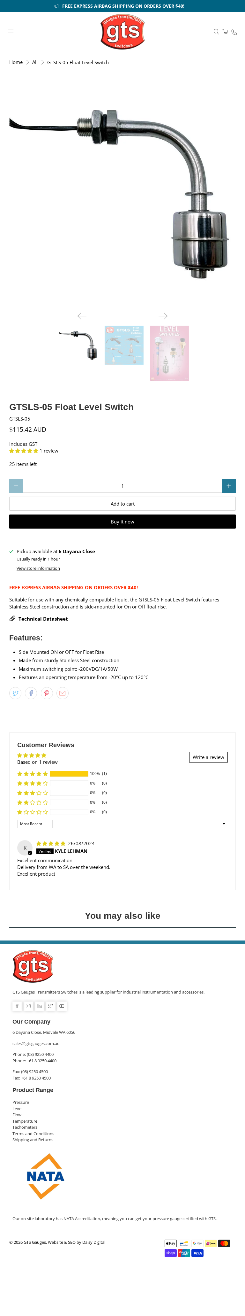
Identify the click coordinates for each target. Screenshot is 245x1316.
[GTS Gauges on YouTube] (62, 1006)
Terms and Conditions (33, 1133)
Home (16, 62)
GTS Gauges (35, 1242)
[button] (23, 450)
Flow (16, 1115)
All (35, 62)
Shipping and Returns (32, 1139)
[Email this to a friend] (62, 693)
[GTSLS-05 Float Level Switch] (122, 193)
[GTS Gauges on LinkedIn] (39, 1006)
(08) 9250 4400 (40, 1054)
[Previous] (82, 316)
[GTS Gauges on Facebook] (17, 1006)
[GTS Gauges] (122, 32)
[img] (50, 843)
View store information (38, 568)
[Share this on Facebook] (31, 693)
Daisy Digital (93, 1242)
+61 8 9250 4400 (41, 1061)
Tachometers (24, 1127)
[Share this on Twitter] (15, 693)
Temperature (24, 1121)
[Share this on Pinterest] (47, 693)
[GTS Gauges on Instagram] (28, 1006)
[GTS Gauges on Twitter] (51, 1006)
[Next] (163, 316)
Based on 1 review (37, 762)
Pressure (20, 1102)
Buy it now (122, 521)
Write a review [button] (208, 757)
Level (17, 1108)
